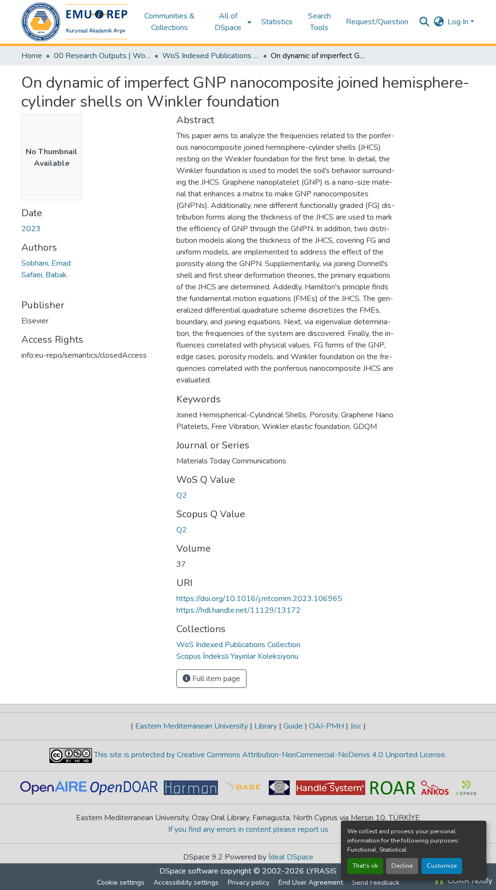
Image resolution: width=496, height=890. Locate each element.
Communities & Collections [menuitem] (169, 22)
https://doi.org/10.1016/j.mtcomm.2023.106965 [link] (259, 598)
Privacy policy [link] (248, 882)
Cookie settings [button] (120, 882)
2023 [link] (31, 228)
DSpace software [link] (188, 871)
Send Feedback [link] (376, 882)
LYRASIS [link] (321, 871)
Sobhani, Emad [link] (46, 263)
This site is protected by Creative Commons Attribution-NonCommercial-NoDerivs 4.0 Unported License (268, 754)
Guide (293, 726)
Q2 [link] (181, 495)
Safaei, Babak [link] (44, 275)
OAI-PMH (326, 726)
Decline (402, 865)
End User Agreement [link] (311, 882)
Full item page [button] (215, 678)
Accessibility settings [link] (186, 882)
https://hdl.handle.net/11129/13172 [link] (238, 610)
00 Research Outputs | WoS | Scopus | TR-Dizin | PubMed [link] (102, 55)
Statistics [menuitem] (277, 21)
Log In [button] (459, 21)
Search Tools (319, 22)
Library (265, 726)
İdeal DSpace (290, 857)
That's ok (365, 865)
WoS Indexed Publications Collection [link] (210, 55)
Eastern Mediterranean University (191, 726)
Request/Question (377, 21)
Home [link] (31, 55)
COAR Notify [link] (469, 880)
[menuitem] (231, 22)
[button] (74, 21)
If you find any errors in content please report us (248, 829)
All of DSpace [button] (228, 22)
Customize (442, 865)
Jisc (355, 726)
